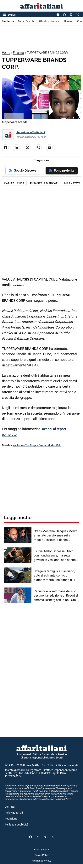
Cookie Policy (42, 855)
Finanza (18, 52)
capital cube (14, 183)
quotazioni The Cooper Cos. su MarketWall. (37, 445)
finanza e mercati (44, 183)
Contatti (9, 806)
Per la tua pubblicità (16, 824)
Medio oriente (26, 21)
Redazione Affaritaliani (30, 132)
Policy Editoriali (14, 812)
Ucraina (68, 21)
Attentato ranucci (49, 21)
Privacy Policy (41, 849)
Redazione (11, 818)
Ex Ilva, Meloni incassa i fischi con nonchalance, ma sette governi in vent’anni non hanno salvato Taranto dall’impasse (55, 555)
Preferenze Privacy (41, 860)
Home (6, 52)
